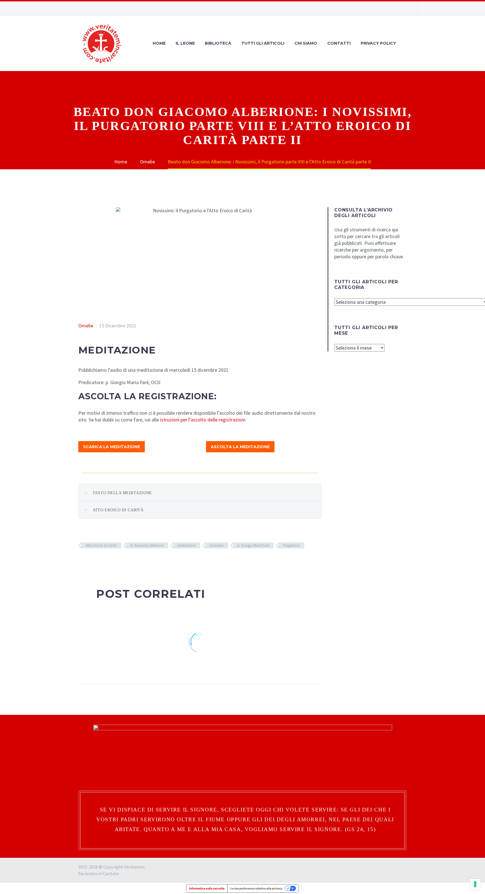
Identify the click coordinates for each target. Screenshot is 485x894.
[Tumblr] (107, 562)
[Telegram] (404, 8)
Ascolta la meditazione (240, 446)
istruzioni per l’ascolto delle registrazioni (202, 419)
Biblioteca (218, 43)
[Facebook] (378, 8)
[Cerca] (406, 43)
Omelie (85, 325)
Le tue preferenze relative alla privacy (256, 888)
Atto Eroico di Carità (101, 545)
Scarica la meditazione (111, 446)
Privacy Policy (378, 43)
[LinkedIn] (115, 562)
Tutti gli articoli (262, 43)
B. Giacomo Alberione (147, 545)
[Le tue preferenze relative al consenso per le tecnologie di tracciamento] (475, 884)
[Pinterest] (99, 562)
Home (159, 43)
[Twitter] (90, 562)
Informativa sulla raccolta (207, 888)
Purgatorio (291, 545)
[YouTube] (395, 8)
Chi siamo (305, 43)
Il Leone (185, 43)
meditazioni (186, 545)
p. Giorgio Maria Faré (253, 545)
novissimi (216, 545)
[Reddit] (124, 562)
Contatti (339, 43)
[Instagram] (387, 8)
